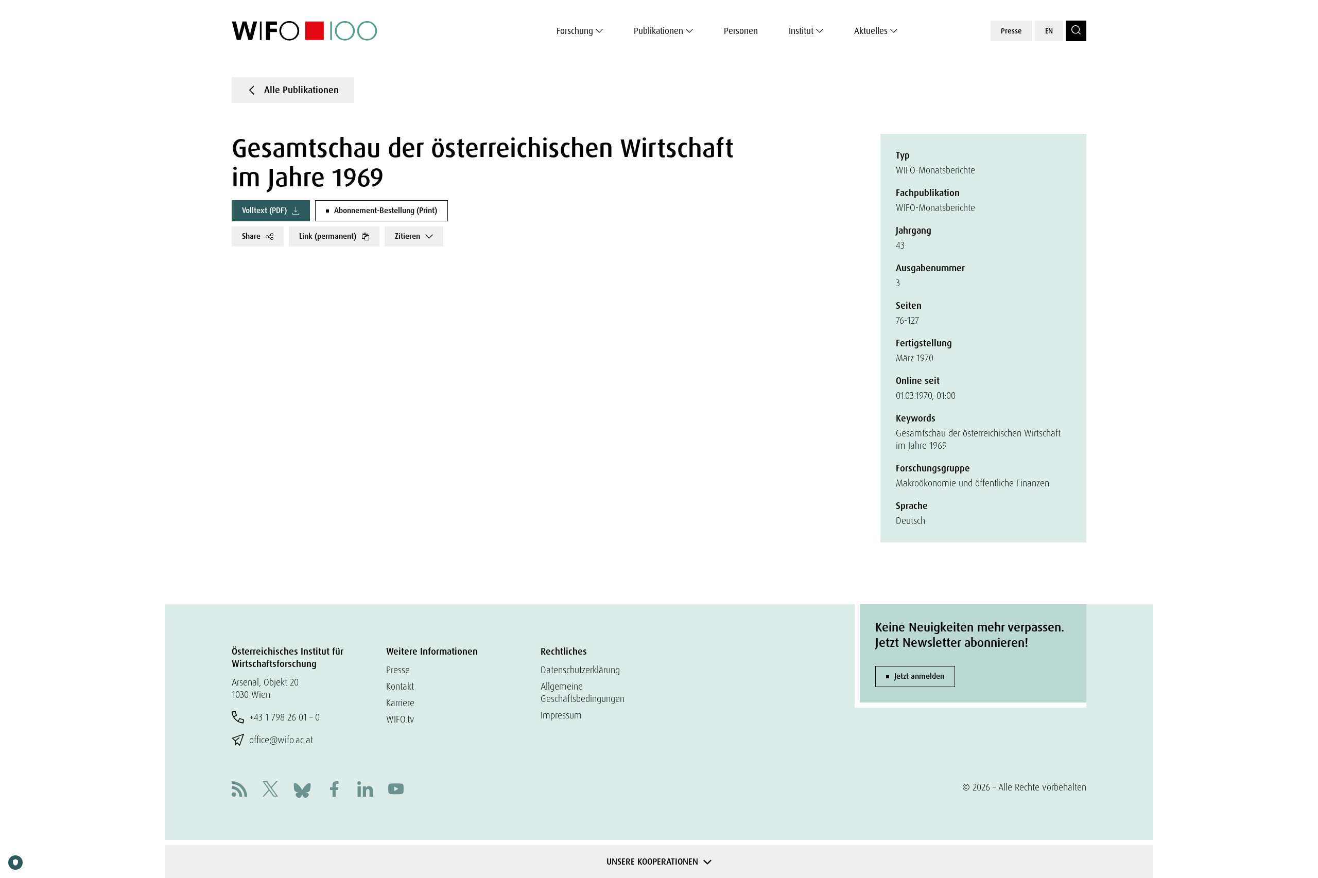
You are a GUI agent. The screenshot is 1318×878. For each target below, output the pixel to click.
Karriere (400, 703)
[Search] (1076, 31)
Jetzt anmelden (919, 676)
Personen (741, 31)
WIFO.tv (400, 719)
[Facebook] (334, 790)
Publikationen (658, 31)
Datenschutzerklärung (580, 670)
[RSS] (239, 790)
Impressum (561, 715)
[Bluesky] (302, 789)
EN (1049, 31)
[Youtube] (396, 790)
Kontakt (400, 686)
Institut (801, 31)
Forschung (575, 31)
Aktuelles (871, 31)
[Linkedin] (365, 790)
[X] (270, 790)
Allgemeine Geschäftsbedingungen (583, 692)
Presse (1011, 31)
